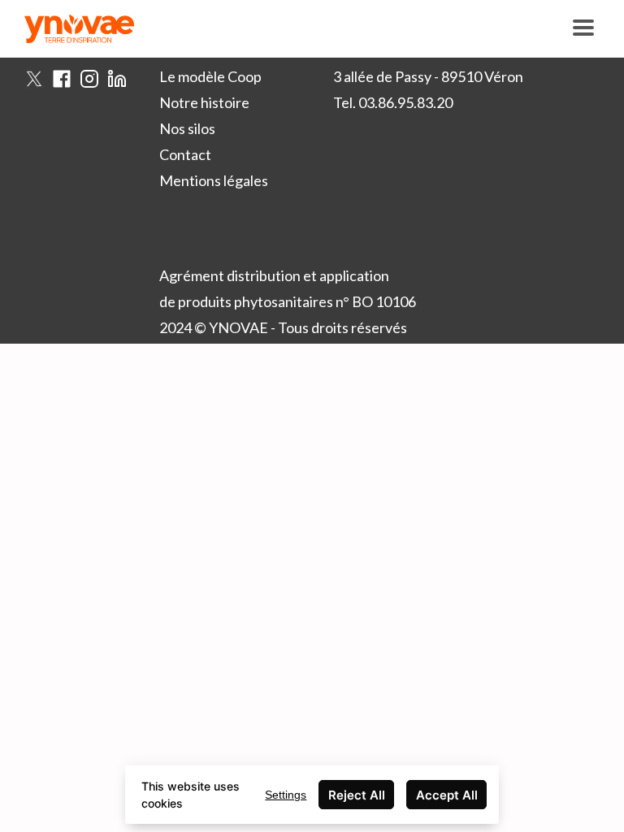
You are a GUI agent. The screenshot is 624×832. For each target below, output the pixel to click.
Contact (185, 154)
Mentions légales (213, 180)
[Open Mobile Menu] (583, 28)
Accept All (447, 795)
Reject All (356, 795)
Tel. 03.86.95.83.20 (393, 102)
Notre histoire (204, 102)
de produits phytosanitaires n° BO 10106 (287, 301)
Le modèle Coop (210, 76)
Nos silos (187, 128)
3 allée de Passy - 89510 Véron (428, 76)
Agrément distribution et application (274, 275)
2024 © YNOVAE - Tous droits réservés (283, 327)
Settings (285, 794)
